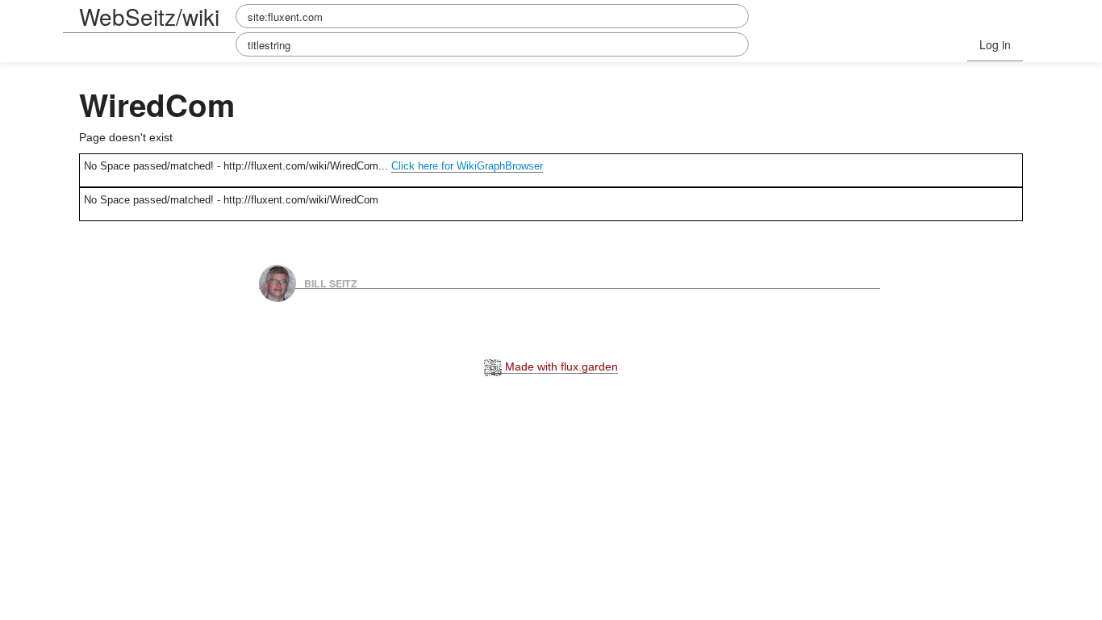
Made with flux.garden (560, 366)
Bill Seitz (330, 282)
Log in (995, 44)
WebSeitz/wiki (149, 16)
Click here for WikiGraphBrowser (467, 166)
